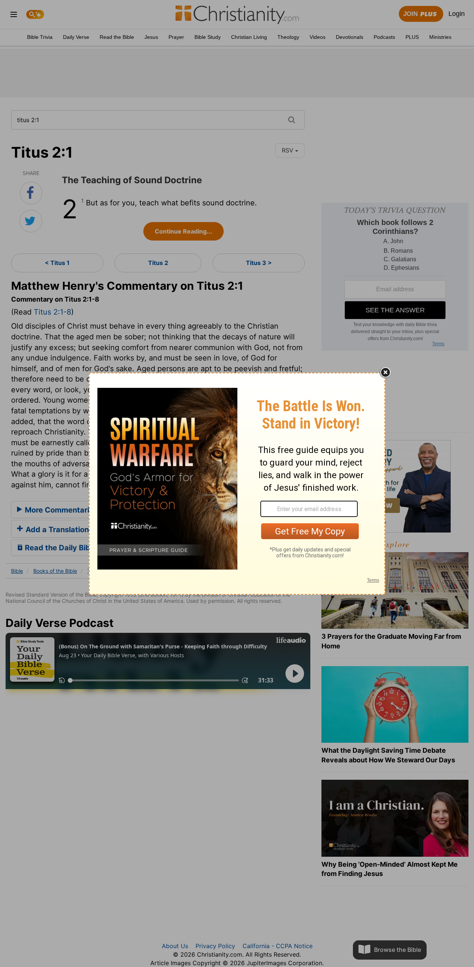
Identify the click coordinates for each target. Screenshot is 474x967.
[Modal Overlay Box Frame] (237, 484)
